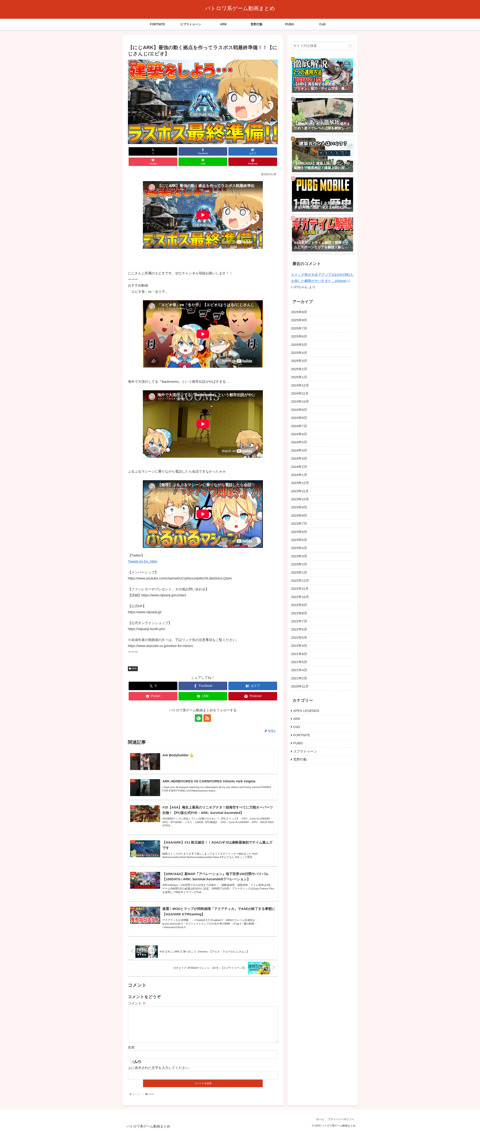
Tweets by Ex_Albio (142, 561)
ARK (134, 668)
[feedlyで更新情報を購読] (198, 718)
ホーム (320, 1119)
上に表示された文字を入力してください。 (160, 1068)
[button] (350, 46)
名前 (131, 1047)
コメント (137, 1003)
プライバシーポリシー (341, 1119)
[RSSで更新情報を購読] (207, 718)
